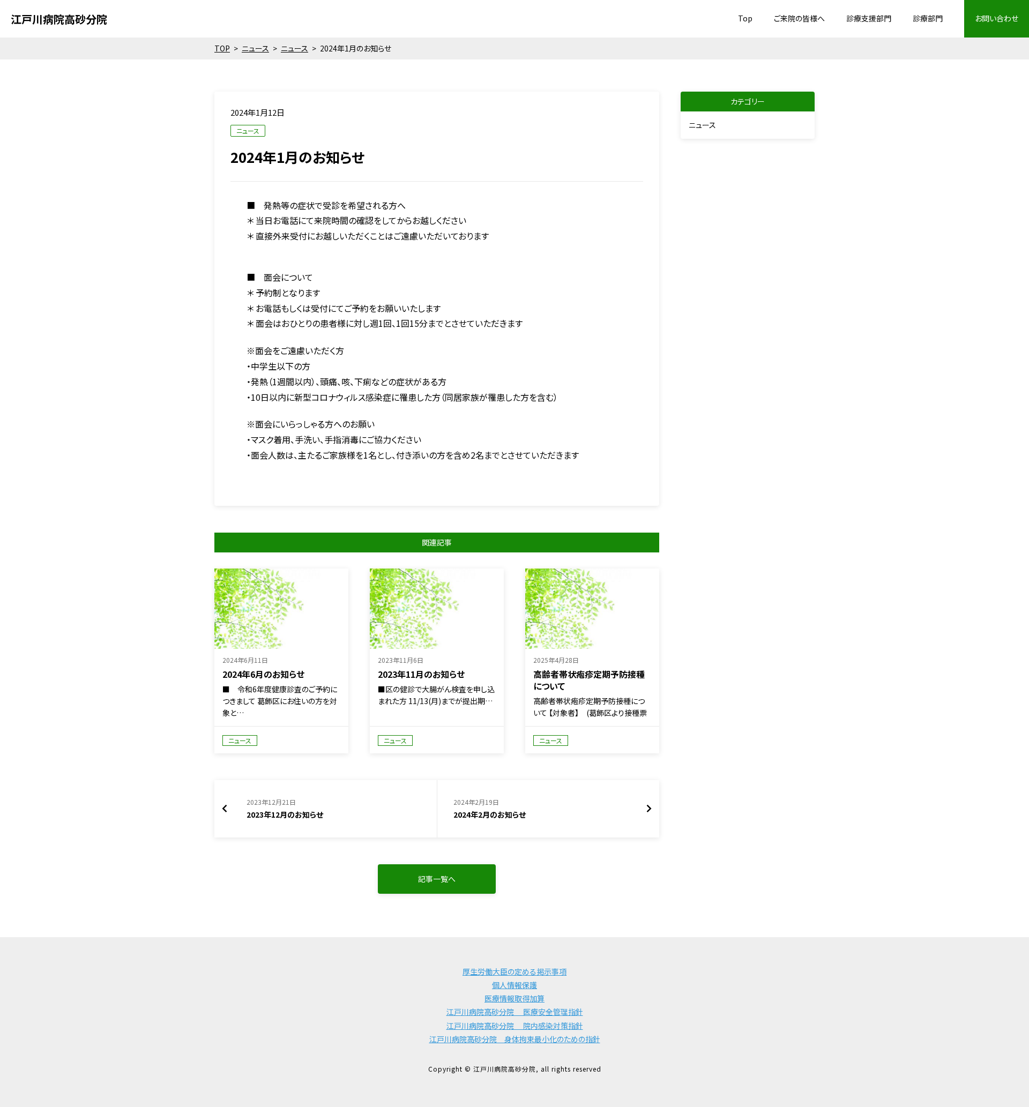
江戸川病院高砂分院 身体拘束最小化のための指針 (514, 1039)
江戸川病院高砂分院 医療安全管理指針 (514, 1011)
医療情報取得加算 (514, 998)
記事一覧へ (437, 878)
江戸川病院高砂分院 (59, 19)
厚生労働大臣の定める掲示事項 (514, 971)
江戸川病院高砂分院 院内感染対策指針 (514, 1025)
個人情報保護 (514, 984)
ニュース (247, 130)
